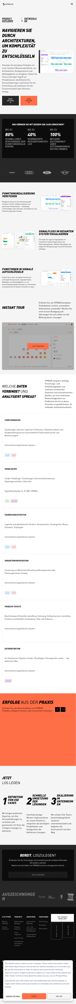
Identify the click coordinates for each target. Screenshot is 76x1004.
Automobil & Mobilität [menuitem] (31, 922)
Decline (59, 996)
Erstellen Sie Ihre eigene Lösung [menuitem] (18, 943)
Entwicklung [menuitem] (43, 921)
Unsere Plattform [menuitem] (5, 928)
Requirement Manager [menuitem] (18, 922)
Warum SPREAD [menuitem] (5, 922)
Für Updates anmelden (62, 918)
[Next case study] (63, 709)
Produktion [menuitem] (43, 925)
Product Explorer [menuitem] (17, 928)
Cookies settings (13, 996)
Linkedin (68, 930)
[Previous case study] (57, 709)
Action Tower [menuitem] (18, 938)
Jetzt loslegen (38, 875)
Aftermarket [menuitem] (43, 929)
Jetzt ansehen (38, 346)
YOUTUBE (56, 931)
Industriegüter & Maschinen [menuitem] (32, 935)
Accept (34, 996)
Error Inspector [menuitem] (17, 933)
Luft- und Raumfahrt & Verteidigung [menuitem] (31, 929)
